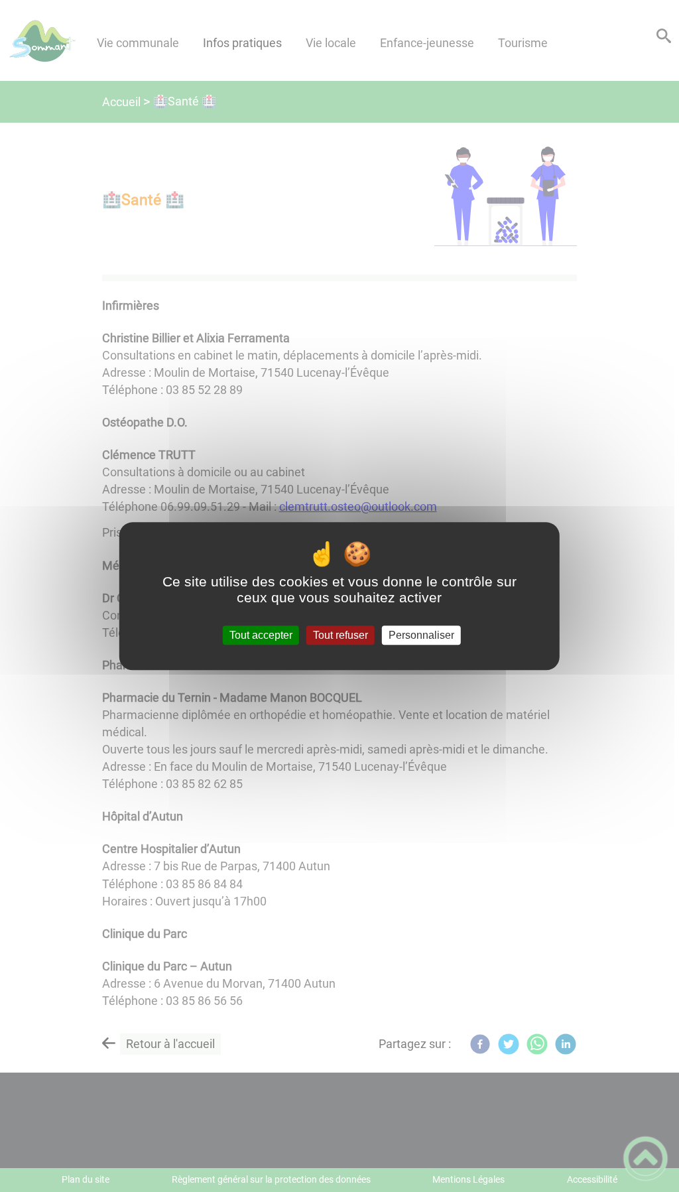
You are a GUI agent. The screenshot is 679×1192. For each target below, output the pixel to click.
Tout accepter (260, 635)
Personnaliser (421, 635)
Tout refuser (340, 635)
